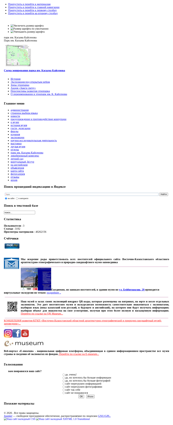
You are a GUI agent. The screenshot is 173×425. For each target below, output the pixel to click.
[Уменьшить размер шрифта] (28, 31)
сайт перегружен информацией (83, 383)
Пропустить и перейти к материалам (29, 4)
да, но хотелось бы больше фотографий (87, 380)
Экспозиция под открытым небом (30, 82)
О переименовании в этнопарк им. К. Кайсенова (39, 94)
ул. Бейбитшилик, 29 (132, 289)
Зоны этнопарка (20, 85)
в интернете (23, 198)
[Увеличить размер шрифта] (27, 25)
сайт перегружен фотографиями (83, 386)
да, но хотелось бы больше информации (88, 377)
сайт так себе (72, 389)
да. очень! (71, 374)
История (15, 78)
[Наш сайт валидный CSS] (20, 419)
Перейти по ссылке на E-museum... (78, 354)
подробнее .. (54, 292)
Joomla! (8, 416)
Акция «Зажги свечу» (23, 88)
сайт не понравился (76, 392)
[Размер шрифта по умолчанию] (29, 28)
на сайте (11, 198)
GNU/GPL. (104, 416)
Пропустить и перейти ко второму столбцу (33, 13)
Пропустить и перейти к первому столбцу (32, 10)
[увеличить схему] (18, 65)
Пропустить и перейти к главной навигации (33, 7)
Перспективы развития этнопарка (30, 91)
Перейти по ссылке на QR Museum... (42, 313)
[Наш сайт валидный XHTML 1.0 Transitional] (63, 419)
